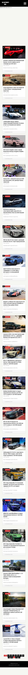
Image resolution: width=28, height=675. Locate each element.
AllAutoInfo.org (3, 7)
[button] (25, 3)
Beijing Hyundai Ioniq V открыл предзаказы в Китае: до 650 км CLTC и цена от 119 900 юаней (12, 392)
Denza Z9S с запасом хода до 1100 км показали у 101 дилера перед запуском (13, 180)
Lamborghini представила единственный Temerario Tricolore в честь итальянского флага (13, 123)
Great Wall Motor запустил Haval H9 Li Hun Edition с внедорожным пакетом (13, 89)
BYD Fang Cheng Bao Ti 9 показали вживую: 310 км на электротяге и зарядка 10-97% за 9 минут (13, 484)
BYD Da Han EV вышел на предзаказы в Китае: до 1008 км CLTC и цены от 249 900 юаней (13, 423)
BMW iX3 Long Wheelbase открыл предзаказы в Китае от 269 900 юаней (13, 515)
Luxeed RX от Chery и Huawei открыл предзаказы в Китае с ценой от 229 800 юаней (12, 640)
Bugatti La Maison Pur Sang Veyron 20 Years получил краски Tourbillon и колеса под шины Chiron (14, 303)
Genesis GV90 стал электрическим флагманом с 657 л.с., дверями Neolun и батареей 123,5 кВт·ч (13, 336)
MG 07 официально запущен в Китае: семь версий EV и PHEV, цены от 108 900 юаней (12, 362)
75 (16, 657)
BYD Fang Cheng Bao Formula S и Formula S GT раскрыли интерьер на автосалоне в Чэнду (14, 545)
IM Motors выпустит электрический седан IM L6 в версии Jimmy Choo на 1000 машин (13, 211)
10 (11, 657)
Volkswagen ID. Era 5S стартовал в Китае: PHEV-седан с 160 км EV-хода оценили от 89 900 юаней (13, 454)
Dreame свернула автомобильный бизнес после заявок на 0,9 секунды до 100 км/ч (13, 62)
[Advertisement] (14, 26)
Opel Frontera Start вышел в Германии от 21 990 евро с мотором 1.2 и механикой (11, 270)
